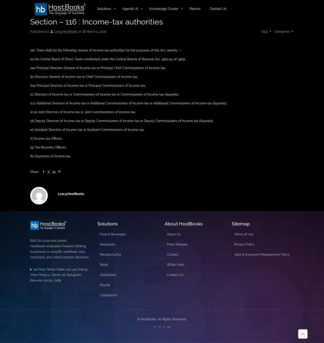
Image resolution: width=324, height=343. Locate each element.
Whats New (175, 264)
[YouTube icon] (164, 327)
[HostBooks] (60, 9)
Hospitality (107, 244)
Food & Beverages (113, 234)
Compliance (108, 295)
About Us (174, 234)
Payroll (105, 285)
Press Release (177, 244)
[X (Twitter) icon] (159, 327)
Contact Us (175, 275)
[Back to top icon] (302, 334)
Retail (104, 264)
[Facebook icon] (155, 327)
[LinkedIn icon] (169, 327)
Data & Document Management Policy (262, 254)
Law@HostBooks (66, 31)
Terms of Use (243, 234)
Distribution (108, 275)
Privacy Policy (244, 244)
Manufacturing (110, 254)
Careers (172, 254)
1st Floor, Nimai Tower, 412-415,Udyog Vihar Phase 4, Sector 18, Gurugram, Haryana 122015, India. (59, 275)
